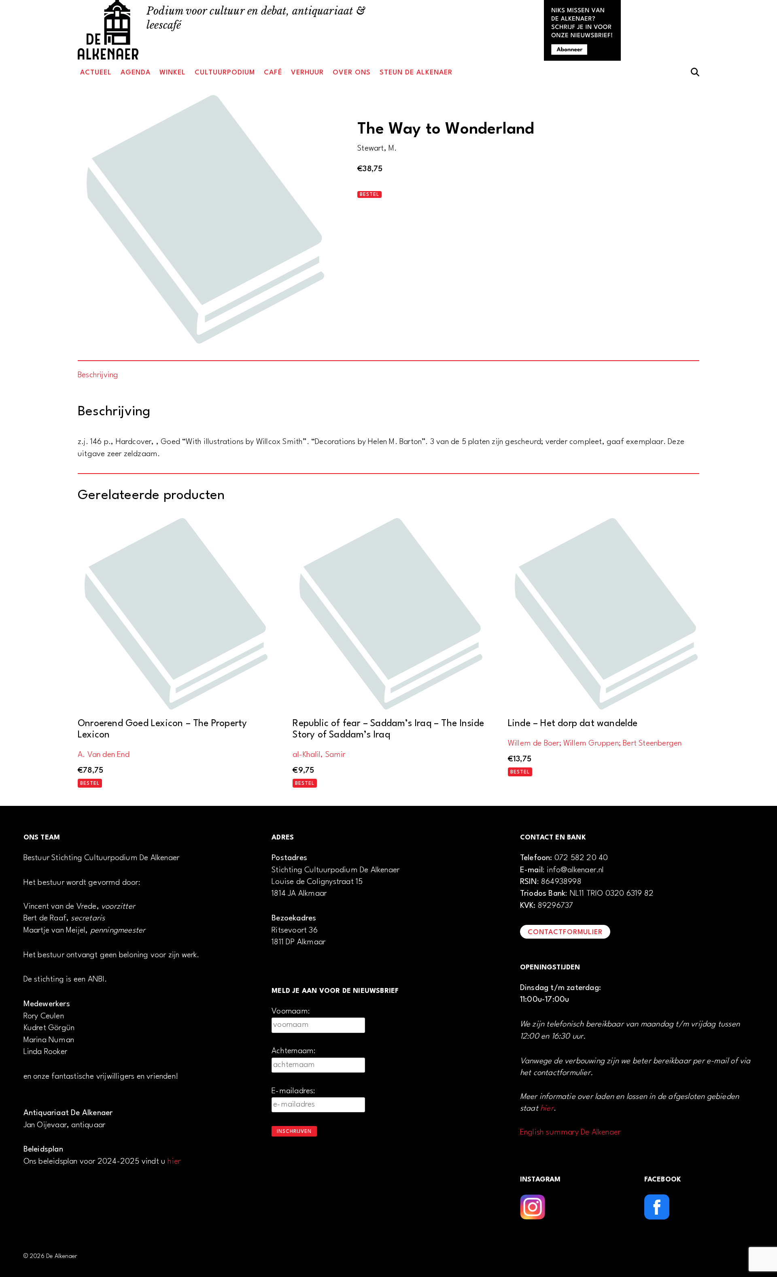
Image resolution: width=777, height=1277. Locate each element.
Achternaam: (294, 1051)
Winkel (172, 72)
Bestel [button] (90, 783)
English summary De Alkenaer (570, 1132)
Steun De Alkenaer (416, 72)
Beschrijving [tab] (98, 375)
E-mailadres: (293, 1091)
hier (174, 1162)
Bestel (369, 194)
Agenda (136, 72)
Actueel (96, 72)
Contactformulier (565, 932)
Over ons (352, 72)
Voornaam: (291, 1011)
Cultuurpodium (225, 72)
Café (273, 72)
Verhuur (307, 72)
